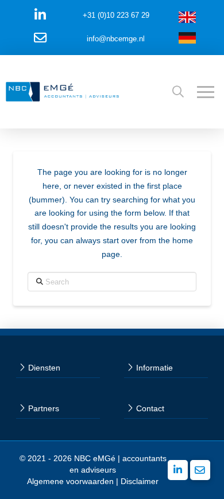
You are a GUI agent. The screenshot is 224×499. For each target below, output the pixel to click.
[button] (178, 92)
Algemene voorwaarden (70, 481)
